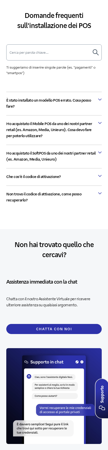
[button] (101, 408)
